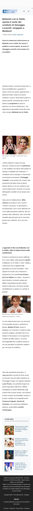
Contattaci (26, 494)
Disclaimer (27, 508)
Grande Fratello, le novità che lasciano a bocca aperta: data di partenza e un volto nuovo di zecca (20, 466)
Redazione (12, 508)
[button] (24, 11)
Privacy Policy (19, 508)
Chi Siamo (6, 508)
